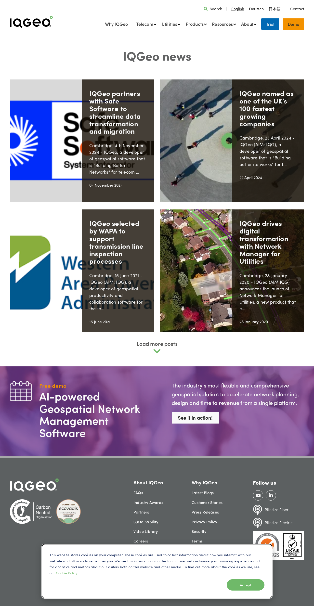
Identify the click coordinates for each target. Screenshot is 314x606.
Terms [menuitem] (197, 541)
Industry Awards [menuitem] (148, 502)
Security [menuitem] (199, 531)
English (237, 9)
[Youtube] (258, 495)
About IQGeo (148, 482)
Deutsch (256, 9)
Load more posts (157, 344)
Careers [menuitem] (140, 541)
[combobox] (238, 9)
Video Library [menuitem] (145, 531)
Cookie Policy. (67, 572)
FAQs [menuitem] (138, 492)
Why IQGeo (116, 24)
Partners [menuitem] (141, 512)
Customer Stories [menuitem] (207, 502)
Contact (297, 9)
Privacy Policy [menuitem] (204, 522)
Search (216, 9)
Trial (270, 24)
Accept (245, 584)
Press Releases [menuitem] (205, 512)
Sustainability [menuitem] (145, 522)
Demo (293, 24)
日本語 (275, 9)
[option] (256, 9)
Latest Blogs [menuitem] (203, 492)
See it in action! (195, 417)
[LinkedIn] (271, 495)
